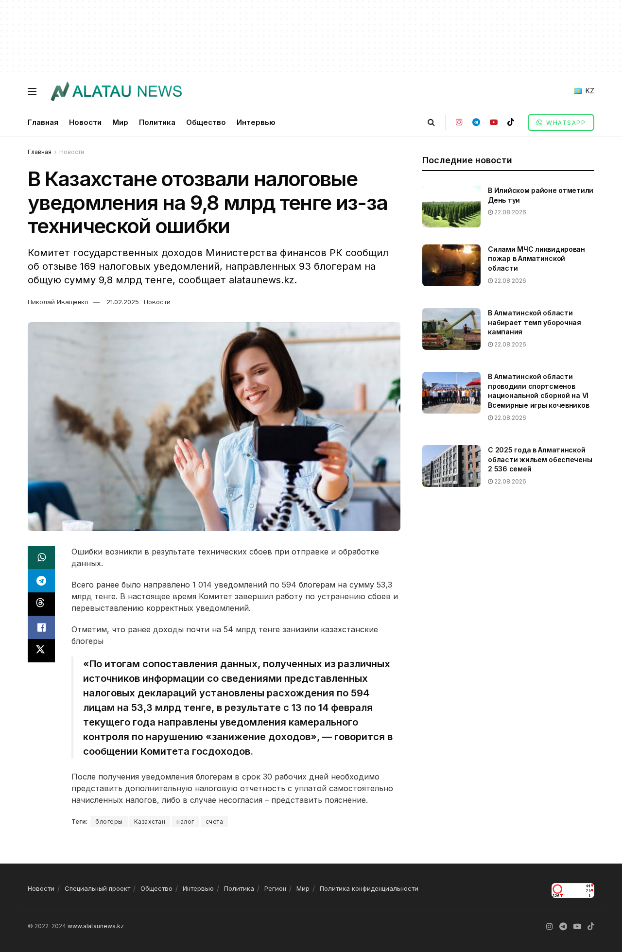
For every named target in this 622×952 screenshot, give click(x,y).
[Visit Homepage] (116, 91)
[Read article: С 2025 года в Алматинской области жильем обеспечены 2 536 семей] (451, 466)
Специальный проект (97, 888)
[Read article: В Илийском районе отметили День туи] (451, 206)
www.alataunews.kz (96, 926)
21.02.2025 (122, 302)
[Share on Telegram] (41, 580)
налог (185, 821)
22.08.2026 (509, 212)
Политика (157, 122)
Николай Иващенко (58, 302)
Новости (85, 122)
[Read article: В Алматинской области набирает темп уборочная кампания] (451, 329)
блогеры (109, 821)
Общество (206, 122)
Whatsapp (565, 122)
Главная (43, 122)
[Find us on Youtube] (494, 122)
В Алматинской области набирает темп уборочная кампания (534, 322)
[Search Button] (431, 122)
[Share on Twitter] (41, 650)
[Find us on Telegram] (476, 122)
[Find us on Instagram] (459, 122)
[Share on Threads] (41, 604)
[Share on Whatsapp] (41, 557)
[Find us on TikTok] (510, 122)
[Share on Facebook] (41, 627)
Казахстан (150, 821)
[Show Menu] (32, 91)
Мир (120, 122)
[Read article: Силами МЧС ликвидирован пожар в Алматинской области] (451, 265)
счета (215, 821)
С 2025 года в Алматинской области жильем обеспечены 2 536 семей (540, 459)
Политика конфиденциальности (369, 888)
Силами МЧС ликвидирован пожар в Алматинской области (536, 258)
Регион (275, 888)
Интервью (256, 122)
